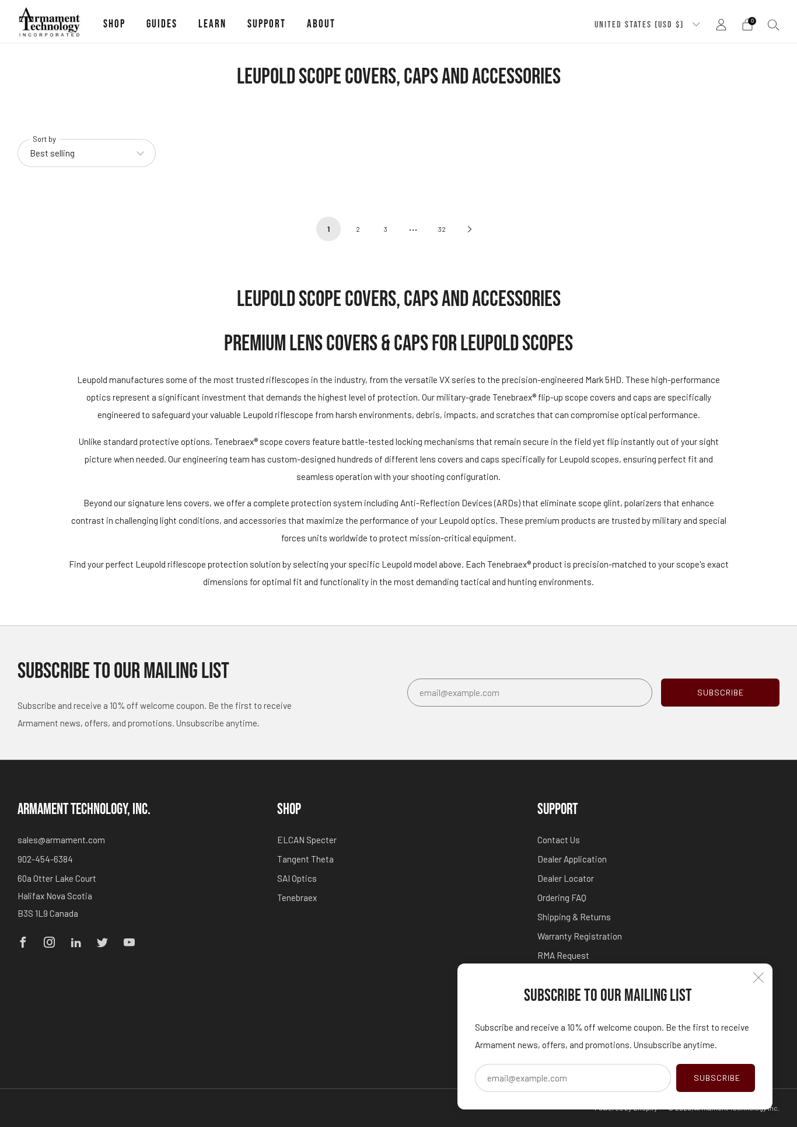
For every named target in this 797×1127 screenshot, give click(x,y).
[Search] (773, 24)
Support (266, 24)
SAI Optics (297, 878)
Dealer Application (572, 859)
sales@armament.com (61, 839)
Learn (212, 24)
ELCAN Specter (307, 839)
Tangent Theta (305, 859)
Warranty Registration (579, 936)
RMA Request (563, 955)
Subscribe (717, 1078)
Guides (161, 24)
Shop (114, 24)
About (321, 24)
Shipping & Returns (574, 917)
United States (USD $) (641, 24)
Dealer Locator (565, 878)
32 (442, 229)
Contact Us (558, 839)
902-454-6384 (45, 859)
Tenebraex (297, 897)
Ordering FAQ (561, 897)
